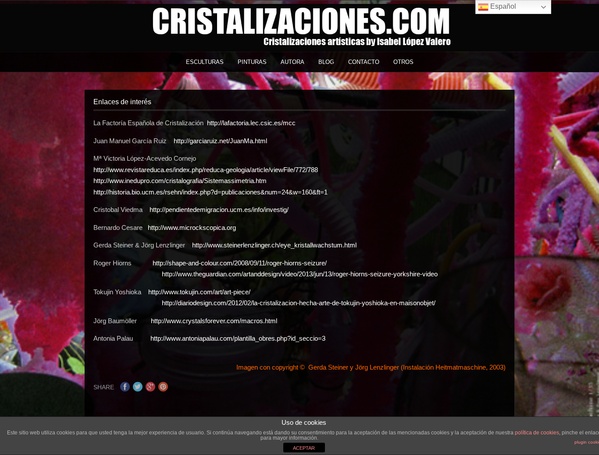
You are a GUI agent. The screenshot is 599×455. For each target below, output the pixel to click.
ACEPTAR (304, 448)
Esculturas (205, 62)
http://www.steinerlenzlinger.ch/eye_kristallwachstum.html (274, 245)
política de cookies (537, 433)
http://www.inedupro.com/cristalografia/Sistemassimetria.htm (180, 180)
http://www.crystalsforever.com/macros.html (214, 320)
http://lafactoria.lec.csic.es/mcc (251, 123)
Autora (292, 62)
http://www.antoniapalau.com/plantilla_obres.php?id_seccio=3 (237, 338)
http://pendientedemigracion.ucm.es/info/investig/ (219, 209)
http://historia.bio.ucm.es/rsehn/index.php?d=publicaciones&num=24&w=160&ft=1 (210, 192)
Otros (403, 62)
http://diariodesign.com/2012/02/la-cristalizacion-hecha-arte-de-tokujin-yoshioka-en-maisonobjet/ (265, 303)
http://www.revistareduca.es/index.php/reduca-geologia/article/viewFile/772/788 (205, 169)
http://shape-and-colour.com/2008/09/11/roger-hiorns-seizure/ (240, 263)
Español (502, 6)
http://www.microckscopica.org (192, 227)
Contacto (363, 62)
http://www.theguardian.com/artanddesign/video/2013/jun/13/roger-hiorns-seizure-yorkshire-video (300, 274)
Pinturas (252, 62)
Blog (326, 62)
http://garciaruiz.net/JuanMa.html (220, 141)
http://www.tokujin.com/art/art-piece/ (200, 292)
